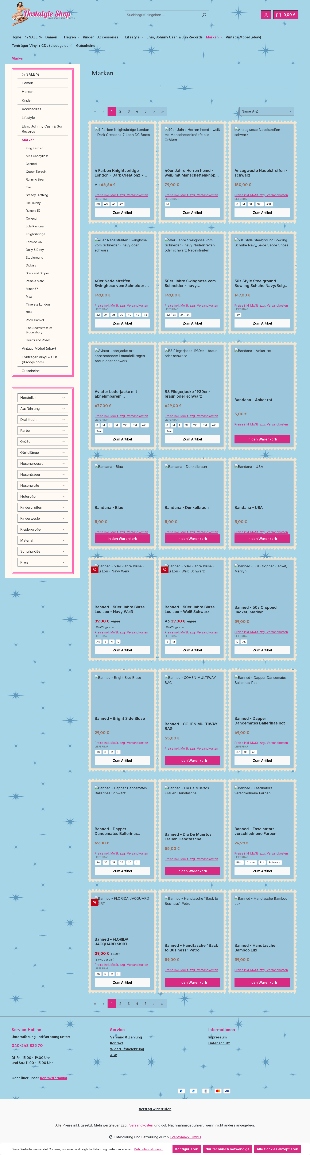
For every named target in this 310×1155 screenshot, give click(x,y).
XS (98, 641)
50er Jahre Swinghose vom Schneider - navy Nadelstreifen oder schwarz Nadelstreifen (191, 283)
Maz (29, 296)
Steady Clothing (37, 195)
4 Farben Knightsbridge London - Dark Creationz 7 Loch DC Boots (119, 173)
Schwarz (274, 862)
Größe (25, 441)
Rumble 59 (33, 210)
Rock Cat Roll (35, 320)
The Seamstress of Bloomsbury (39, 330)
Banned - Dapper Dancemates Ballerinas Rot (260, 720)
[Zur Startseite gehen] (43, 14)
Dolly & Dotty (35, 249)
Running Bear (35, 179)
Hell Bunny (33, 203)
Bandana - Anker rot (253, 400)
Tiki (28, 187)
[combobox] (162, 15)
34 (106, 314)
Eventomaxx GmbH (185, 1137)
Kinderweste (30, 518)
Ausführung (30, 408)
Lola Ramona (35, 226)
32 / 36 (171, 314)
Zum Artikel (122, 213)
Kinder (27, 100)
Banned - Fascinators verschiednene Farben (255, 831)
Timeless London (38, 304)
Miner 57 (32, 289)
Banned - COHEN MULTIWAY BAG (191, 726)
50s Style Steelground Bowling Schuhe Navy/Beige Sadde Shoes (261, 283)
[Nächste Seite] (154, 111)
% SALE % (30, 74)
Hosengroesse (31, 463)
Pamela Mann (35, 281)
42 (121, 204)
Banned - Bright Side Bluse (120, 718)
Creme (251, 862)
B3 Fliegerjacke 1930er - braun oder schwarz (187, 393)
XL (251, 204)
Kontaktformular (53, 1078)
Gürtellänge (29, 452)
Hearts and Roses (38, 340)
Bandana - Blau (109, 507)
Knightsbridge (35, 234)
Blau (239, 862)
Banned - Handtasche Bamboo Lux (255, 947)
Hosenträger (30, 474)
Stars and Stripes (38, 273)
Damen (27, 83)
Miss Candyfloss (37, 156)
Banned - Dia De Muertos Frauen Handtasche (188, 836)
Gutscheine (31, 371)
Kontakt (116, 1043)
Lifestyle (28, 118)
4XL (269, 204)
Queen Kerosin (36, 171)
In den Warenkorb (262, 439)
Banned (31, 164)
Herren (27, 92)
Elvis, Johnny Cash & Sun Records (42, 128)
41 (113, 204)
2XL (125, 425)
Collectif (31, 218)
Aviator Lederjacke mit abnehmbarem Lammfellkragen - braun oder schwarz (122, 394)
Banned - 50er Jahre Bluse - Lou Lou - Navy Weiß (121, 609)
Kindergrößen (31, 507)
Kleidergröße (30, 529)
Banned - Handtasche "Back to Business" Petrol (191, 947)
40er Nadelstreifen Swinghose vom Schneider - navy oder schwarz (121, 283)
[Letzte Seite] (162, 111)
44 (145, 314)
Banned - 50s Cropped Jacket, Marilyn (256, 609)
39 (238, 314)
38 (98, 204)
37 (238, 752)
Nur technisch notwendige (227, 1149)
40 (106, 204)
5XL (98, 430)
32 (98, 314)
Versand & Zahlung (126, 1037)
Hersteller (28, 397)
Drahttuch (28, 419)
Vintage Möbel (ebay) (39, 348)
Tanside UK (34, 242)
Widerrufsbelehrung (127, 1049)
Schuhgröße (30, 551)
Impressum (217, 1037)
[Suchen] (204, 15)
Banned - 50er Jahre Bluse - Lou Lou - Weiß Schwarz (191, 609)
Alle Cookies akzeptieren (277, 1149)
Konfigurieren (186, 1149)
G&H (29, 312)
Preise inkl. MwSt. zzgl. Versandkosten (121, 195)
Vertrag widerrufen (155, 1109)
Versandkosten (141, 1125)
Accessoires (31, 109)
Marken (28, 140)
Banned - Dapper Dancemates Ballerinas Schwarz (116, 831)
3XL (259, 204)
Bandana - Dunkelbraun (187, 507)
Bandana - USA (249, 507)
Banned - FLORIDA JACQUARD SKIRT (111, 941)
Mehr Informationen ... (148, 1149)
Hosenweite (29, 485)
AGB (113, 1055)
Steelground (34, 257)
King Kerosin (34, 148)
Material (26, 540)
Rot (262, 862)
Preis (24, 562)
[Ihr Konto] (266, 15)
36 (114, 314)
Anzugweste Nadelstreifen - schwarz (261, 172)
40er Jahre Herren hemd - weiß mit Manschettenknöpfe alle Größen (192, 173)
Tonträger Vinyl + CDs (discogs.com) (40, 359)
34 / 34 (185, 314)
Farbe (25, 430)
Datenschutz (219, 1043)
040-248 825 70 (27, 1045)
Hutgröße (28, 496)
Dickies (31, 265)
